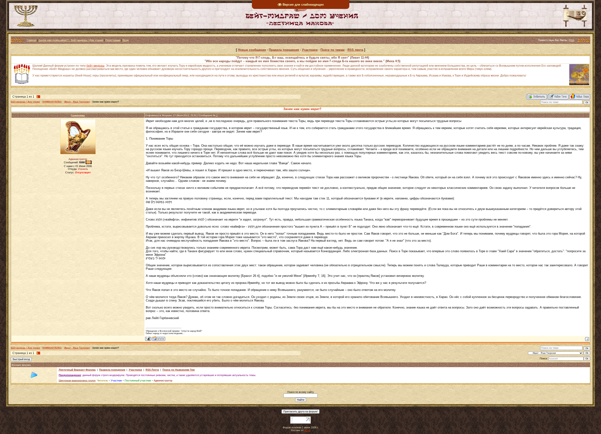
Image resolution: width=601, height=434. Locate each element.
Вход (125, 40)
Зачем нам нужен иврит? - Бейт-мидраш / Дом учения (71, 40)
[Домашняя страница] (158, 338)
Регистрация (112, 40)
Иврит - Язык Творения (77, 102)
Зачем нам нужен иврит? (105, 102)
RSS (571, 40)
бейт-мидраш (95, 65)
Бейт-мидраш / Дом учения (25, 102)
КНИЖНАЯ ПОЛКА (52, 102)
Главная (31, 40)
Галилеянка (78, 115)
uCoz (307, 430)
